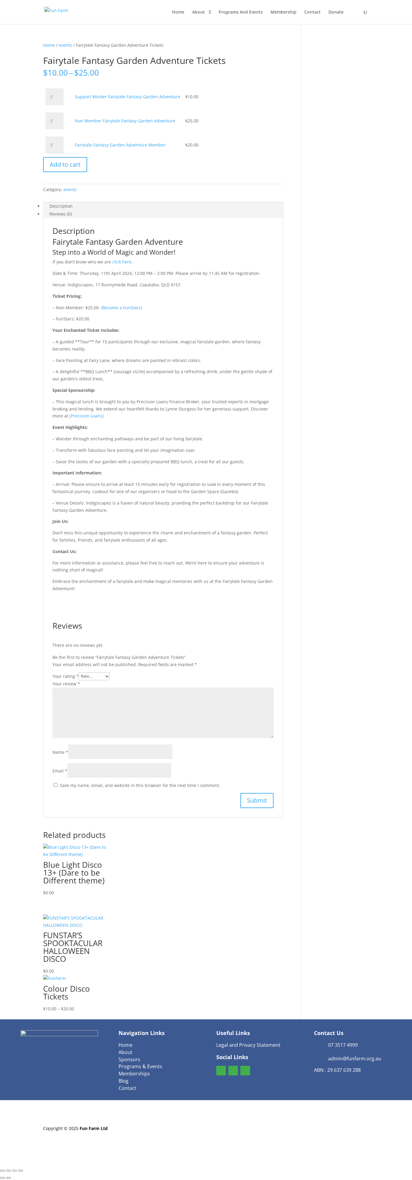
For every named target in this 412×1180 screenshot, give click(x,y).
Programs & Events (140, 1066)
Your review (66, 684)
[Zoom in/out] (2, 1171)
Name (60, 752)
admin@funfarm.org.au (354, 1058)
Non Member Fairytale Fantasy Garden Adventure (125, 121)
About (198, 12)
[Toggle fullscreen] (8, 1171)
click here (122, 262)
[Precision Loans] (86, 416)
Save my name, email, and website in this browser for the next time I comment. (140, 785)
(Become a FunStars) (121, 307)
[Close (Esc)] (20, 1171)
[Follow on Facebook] (221, 1070)
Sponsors (129, 1059)
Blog (123, 1081)
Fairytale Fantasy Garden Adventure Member (120, 145)
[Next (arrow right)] (8, 1178)
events (65, 45)
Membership (283, 12)
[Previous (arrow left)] (2, 1178)
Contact (312, 12)
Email (59, 771)
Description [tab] (61, 206)
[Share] (14, 1171)
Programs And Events (241, 12)
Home (178, 12)
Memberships (134, 1073)
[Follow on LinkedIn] (245, 1070)
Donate (336, 12)
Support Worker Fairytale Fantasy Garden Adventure (127, 96)
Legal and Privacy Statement (248, 1045)
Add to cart (65, 164)
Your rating (65, 676)
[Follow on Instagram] (233, 1070)
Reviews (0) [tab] (60, 214)
